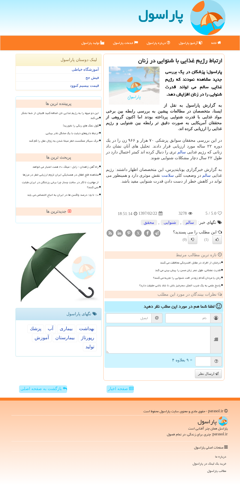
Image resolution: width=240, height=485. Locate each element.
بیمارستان (65, 337)
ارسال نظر (206, 374)
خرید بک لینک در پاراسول (209, 463)
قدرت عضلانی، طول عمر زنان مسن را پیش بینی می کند (188, 270)
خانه (214, 43)
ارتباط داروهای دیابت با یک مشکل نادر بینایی (72, 133)
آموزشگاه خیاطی (85, 69)
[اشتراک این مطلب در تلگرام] (157, 233)
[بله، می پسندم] (217, 239)
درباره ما (220, 456)
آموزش (42, 337)
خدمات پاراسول (123, 43)
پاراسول (160, 14)
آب (50, 328)
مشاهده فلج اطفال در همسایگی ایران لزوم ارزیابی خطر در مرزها (61, 175)
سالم (181, 152)
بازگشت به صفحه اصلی (41, 389)
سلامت (168, 175)
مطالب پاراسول (216, 471)
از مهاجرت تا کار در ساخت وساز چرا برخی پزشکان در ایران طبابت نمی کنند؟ (60, 184)
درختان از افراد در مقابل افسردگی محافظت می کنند (190, 263)
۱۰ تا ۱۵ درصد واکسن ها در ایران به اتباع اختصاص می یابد (63, 195)
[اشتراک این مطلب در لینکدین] (119, 233)
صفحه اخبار (118, 389)
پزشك (35, 328)
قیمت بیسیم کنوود (84, 85)
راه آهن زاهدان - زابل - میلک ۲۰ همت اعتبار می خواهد (65, 167)
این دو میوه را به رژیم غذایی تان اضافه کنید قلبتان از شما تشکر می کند (60, 115)
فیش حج (92, 77)
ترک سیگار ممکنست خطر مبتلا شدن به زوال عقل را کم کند (64, 141)
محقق (149, 222)
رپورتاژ (87, 337)
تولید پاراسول (90, 43)
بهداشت (86, 328)
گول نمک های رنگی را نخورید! (81, 126)
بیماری (66, 328)
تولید (89, 346)
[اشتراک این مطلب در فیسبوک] (147, 233)
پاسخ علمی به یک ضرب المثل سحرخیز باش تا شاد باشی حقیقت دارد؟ (180, 285)
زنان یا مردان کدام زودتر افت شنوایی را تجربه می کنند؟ (187, 278)
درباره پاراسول (157, 43)
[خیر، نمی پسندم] (192, 239)
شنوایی (170, 222)
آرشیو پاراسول (189, 43)
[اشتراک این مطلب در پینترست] (129, 233)
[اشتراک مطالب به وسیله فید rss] (110, 233)
